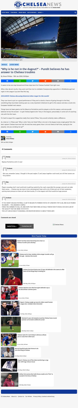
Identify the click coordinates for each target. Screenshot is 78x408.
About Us (14, 396)
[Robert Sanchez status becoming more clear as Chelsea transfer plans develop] (9, 245)
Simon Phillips (7, 76)
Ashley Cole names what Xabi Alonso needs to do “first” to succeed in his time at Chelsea (36, 375)
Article (4, 65)
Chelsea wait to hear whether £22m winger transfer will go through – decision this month (36, 255)
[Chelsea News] (58, 226)
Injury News (22, 12)
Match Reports (31, 12)
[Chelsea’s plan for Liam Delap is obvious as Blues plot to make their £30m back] (9, 339)
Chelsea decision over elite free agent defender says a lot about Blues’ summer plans (34, 288)
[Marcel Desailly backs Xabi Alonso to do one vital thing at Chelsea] (7, 352)
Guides (40, 12)
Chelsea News (6, 396)
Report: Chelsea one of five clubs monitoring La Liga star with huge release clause (33, 361)
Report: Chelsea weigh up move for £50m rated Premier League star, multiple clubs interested (36, 303)
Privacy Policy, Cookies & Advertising (43, 396)
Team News (14, 12)
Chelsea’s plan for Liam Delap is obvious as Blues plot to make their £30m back (31, 335)
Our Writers (28, 396)
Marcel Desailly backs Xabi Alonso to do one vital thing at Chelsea (26, 349)
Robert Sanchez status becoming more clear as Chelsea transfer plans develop (31, 241)
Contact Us (21, 396)
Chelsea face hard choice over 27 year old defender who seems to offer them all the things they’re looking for (43, 270)
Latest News (5, 12)
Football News (25, 226)
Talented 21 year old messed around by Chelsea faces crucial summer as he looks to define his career (39, 319)
